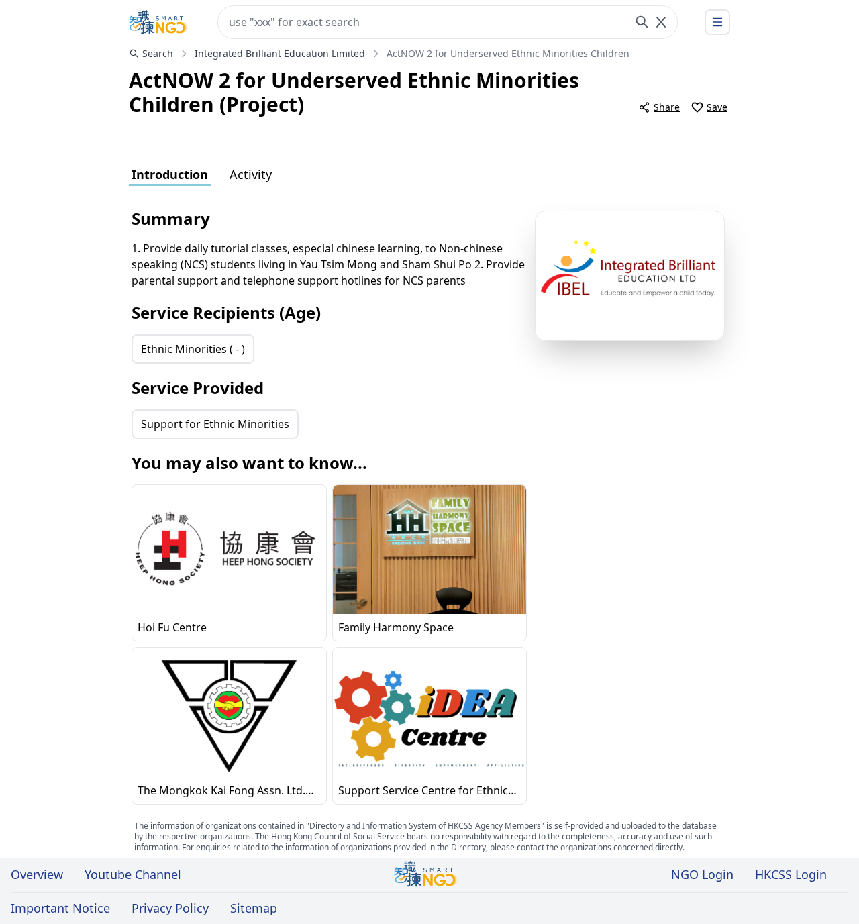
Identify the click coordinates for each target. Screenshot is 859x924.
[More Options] (717, 22)
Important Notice (60, 908)
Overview (37, 874)
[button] (630, 276)
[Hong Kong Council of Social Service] (158, 22)
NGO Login (702, 874)
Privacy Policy (170, 908)
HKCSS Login (791, 874)
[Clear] (661, 22)
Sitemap (253, 908)
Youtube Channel (133, 874)
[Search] (642, 22)
